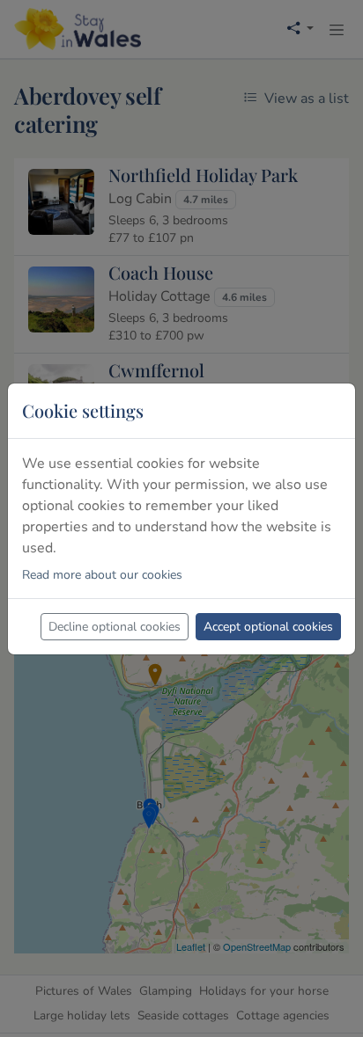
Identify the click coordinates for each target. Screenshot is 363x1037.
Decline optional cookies (114, 626)
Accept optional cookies (268, 626)
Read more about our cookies (102, 574)
